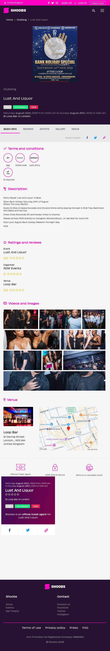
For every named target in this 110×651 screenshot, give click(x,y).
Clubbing (22, 19)
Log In (82, 2)
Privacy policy (55, 627)
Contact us (63, 604)
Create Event (97, 3)
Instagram (63, 614)
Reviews (28, 129)
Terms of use (31, 627)
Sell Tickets (12, 611)
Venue (75, 129)
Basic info (10, 129)
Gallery (60, 129)
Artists (44, 129)
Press (74, 627)
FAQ (85, 627)
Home (9, 19)
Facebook (62, 607)
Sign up (66, 2)
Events (10, 607)
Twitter (61, 611)
